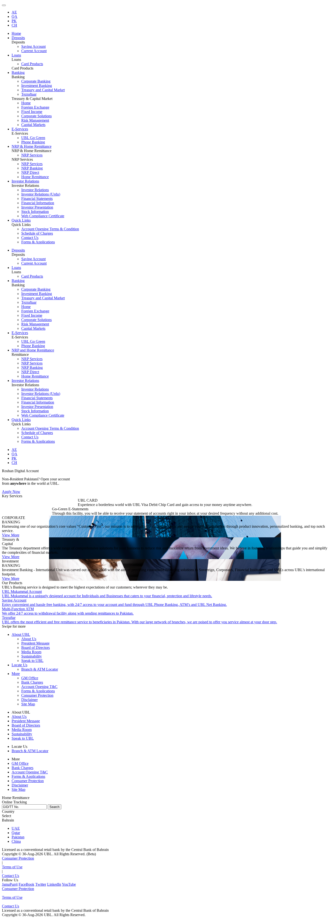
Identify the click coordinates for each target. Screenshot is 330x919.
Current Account (34, 51)
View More (10, 535)
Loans (16, 268)
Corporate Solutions (36, 116)
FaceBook (26, 884)
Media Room (31, 652)
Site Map (28, 704)
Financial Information (37, 203)
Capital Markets (33, 125)
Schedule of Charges (37, 233)
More (16, 674)
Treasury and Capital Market (43, 90)
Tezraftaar (28, 94)
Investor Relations (35, 190)
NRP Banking (32, 168)
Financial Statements (37, 198)
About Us (28, 639)
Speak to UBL (32, 661)
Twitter (40, 884)
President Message (35, 643)
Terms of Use (12, 867)
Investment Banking (36, 86)
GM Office (29, 678)
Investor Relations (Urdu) (40, 194)
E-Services (20, 333)
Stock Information (35, 212)
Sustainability (31, 656)
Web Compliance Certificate (42, 216)
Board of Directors (35, 647)
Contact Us (29, 238)
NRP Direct (30, 172)
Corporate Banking (35, 81)
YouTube (69, 884)
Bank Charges (32, 682)
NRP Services (32, 155)
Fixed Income (31, 112)
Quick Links (21, 420)
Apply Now (11, 492)
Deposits (18, 250)
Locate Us (19, 665)
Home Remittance (35, 177)
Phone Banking (33, 142)
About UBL (21, 634)
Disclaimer (29, 700)
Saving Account (33, 46)
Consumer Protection (37, 695)
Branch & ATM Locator (39, 669)
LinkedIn (54, 884)
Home (26, 103)
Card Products (32, 64)
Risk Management (35, 120)
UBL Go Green (33, 138)
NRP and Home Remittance (33, 350)
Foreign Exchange (35, 107)
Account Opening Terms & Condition (50, 229)
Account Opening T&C (39, 687)
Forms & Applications (38, 242)
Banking (18, 281)
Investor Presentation (37, 207)
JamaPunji (10, 884)
